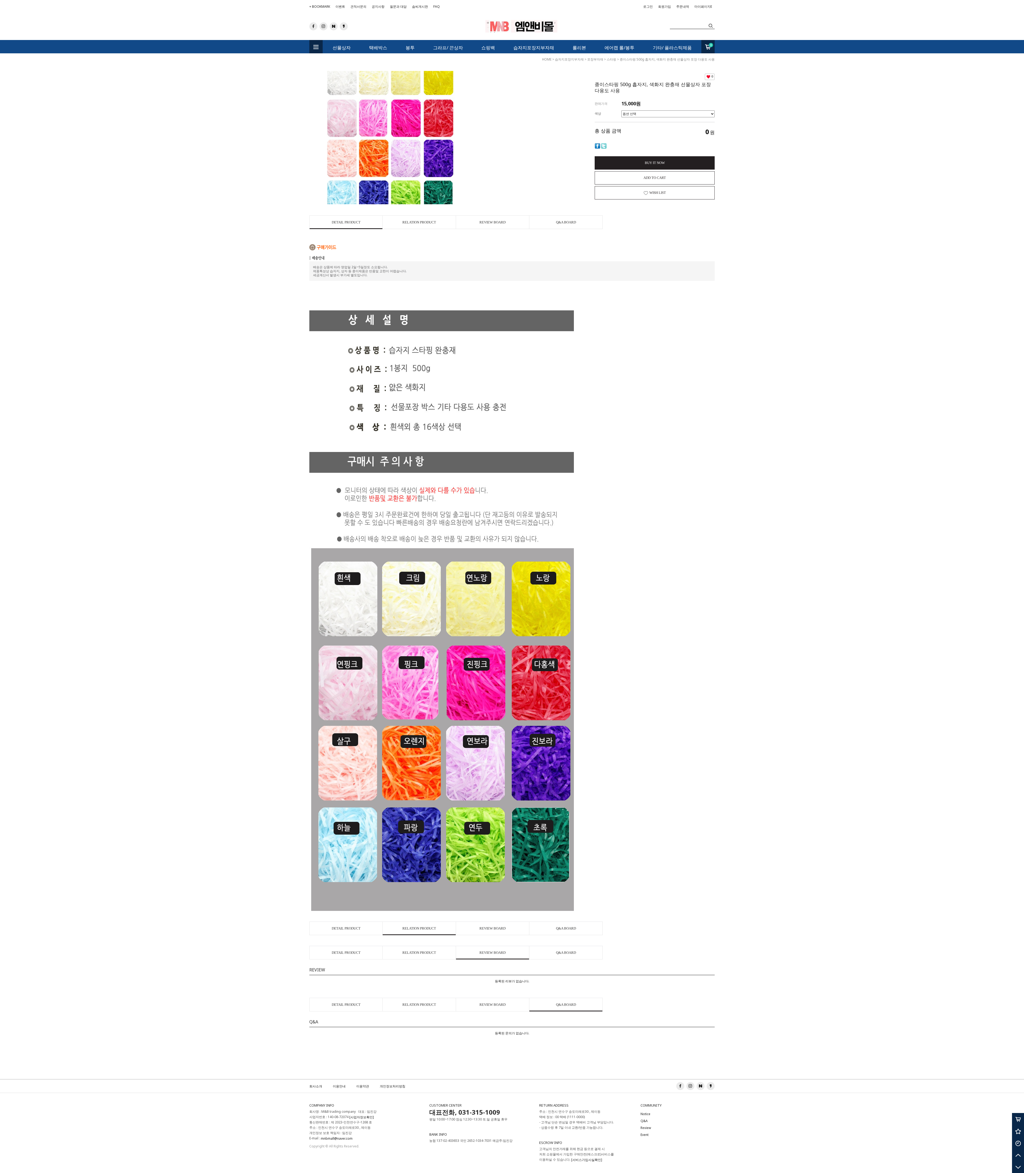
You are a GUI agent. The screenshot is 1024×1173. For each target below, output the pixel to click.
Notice (645, 1114)
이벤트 (340, 6)
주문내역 (682, 6)
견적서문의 (358, 6)
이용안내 (339, 1086)
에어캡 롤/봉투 (619, 48)
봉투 (410, 48)
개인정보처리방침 (392, 1086)
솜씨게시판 (420, 6)
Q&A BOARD (566, 222)
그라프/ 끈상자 (448, 48)
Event (645, 1135)
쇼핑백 (488, 48)
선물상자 (342, 48)
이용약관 (362, 1086)
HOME (546, 59)
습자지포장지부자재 (533, 48)
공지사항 (378, 6)
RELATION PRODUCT (419, 222)
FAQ (436, 6)
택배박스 (378, 48)
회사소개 (315, 1086)
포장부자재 (595, 59)
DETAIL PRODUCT (346, 222)
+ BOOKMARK (319, 6)
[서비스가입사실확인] (586, 1160)
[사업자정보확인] (361, 1117)
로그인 (648, 6)
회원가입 (664, 7)
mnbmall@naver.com (337, 1138)
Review (646, 1128)
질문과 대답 (398, 6)
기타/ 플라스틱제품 (672, 48)
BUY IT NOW (655, 163)
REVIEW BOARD (492, 222)
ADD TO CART (654, 178)
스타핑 (611, 59)
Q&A (644, 1121)
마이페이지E (703, 6)
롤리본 (579, 48)
